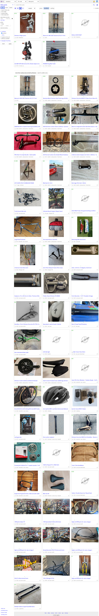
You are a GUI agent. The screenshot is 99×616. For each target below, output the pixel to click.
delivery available (5, 38)
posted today (4, 13)
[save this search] (97, 5)
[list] (15, 8)
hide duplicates (5, 14)
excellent (4, 33)
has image (4, 11)
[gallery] (20, 8)
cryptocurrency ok (6, 37)
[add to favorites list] (15, 37)
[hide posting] (40, 37)
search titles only (5, 10)
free (3, 24)
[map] (23, 8)
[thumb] (18, 8)
